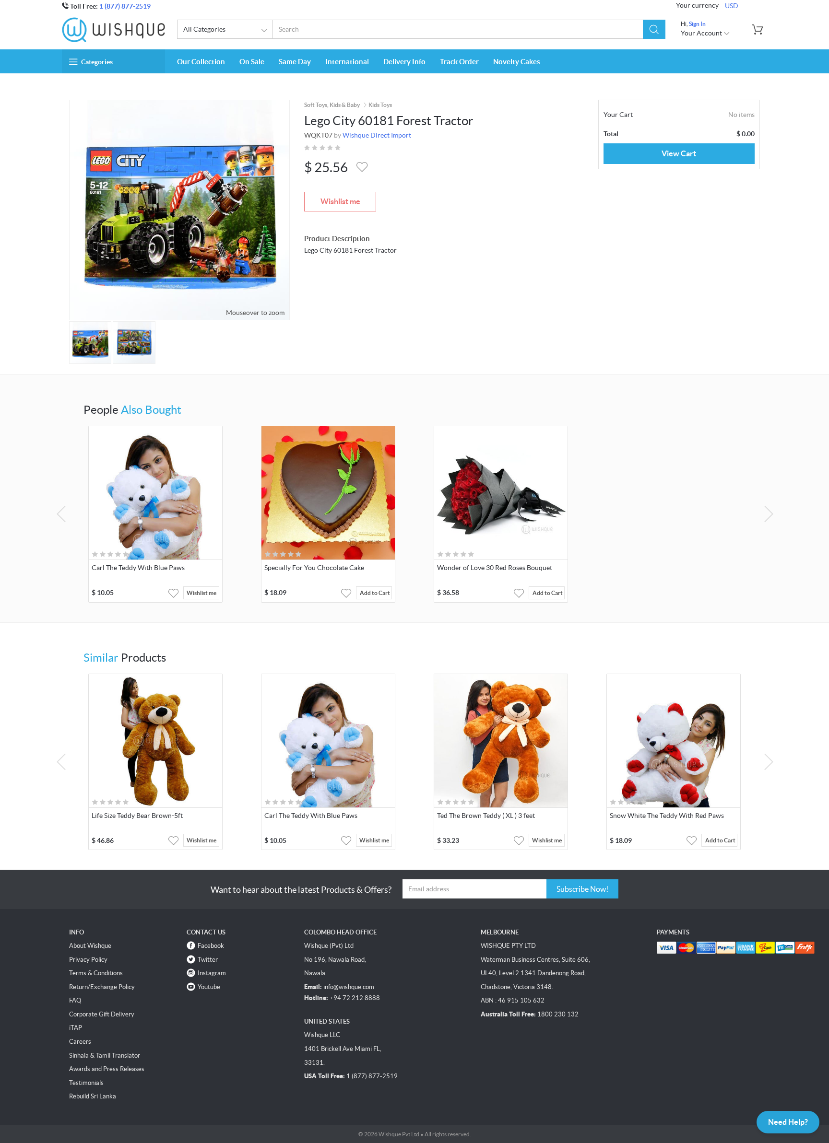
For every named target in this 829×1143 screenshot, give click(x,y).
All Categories (204, 29)
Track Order (459, 62)
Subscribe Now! (582, 889)
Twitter (208, 959)
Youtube (209, 987)
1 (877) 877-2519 (125, 6)
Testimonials (86, 1082)
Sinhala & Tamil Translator (104, 1055)
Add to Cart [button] (375, 593)
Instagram (212, 973)
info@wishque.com (348, 987)
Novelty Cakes (516, 62)
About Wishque (90, 945)
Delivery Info (404, 62)
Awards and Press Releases (106, 1069)
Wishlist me (340, 201)
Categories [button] (97, 62)
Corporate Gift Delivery (101, 1014)
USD (731, 6)
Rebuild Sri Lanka (92, 1096)
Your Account (702, 33)
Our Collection (201, 62)
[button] (654, 29)
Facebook (211, 945)
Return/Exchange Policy (102, 987)
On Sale (251, 62)
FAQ (75, 1000)
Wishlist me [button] (201, 593)
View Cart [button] (679, 153)
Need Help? (788, 1122)
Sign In (697, 24)
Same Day (295, 62)
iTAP (75, 1027)
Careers (80, 1041)
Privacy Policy (88, 959)
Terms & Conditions (96, 973)
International (347, 62)
